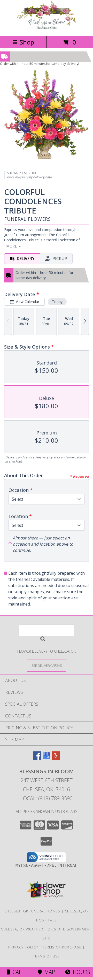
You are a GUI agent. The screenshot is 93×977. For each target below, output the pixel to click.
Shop (27, 42)
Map (48, 972)
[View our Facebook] (37, 758)
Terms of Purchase (61, 947)
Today (57, 301)
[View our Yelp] (56, 758)
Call (17, 972)
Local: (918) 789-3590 (46, 798)
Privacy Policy (23, 947)
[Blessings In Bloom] (47, 28)
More (11, 246)
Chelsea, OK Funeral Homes (32, 911)
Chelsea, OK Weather (22, 929)
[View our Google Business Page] (46, 758)
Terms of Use (46, 956)
